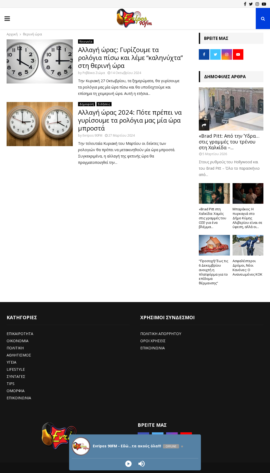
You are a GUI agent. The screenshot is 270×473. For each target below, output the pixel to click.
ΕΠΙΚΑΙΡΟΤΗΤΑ (20, 333)
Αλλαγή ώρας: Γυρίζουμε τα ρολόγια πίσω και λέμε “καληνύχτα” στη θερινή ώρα (130, 57)
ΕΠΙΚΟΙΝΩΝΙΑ (19, 397)
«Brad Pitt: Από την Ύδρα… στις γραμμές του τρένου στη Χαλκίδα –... (229, 141)
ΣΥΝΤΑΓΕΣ (16, 376)
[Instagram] (257, 4)
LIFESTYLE (16, 369)
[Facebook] (245, 4)
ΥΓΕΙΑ (11, 362)
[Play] (128, 464)
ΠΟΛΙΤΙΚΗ (15, 347)
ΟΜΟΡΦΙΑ (16, 390)
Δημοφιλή (86, 104)
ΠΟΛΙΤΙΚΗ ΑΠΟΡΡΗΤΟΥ (160, 333)
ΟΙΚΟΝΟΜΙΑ (17, 340)
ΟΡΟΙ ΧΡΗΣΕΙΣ (153, 340)
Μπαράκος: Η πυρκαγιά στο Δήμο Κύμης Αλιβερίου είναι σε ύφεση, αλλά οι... (247, 218)
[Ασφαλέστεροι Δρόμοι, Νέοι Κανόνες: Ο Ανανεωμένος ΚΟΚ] (248, 245)
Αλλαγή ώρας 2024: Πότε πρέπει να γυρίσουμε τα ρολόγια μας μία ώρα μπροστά (130, 120)
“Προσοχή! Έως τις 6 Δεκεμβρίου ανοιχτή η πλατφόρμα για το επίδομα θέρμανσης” (213, 271)
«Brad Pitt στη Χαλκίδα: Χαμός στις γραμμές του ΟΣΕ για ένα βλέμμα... (212, 218)
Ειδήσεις (104, 104)
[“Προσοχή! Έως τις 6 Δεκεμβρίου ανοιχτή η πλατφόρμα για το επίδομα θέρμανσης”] (214, 245)
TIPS (11, 383)
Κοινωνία (85, 41)
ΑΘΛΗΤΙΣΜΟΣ (19, 355)
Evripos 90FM (92, 135)
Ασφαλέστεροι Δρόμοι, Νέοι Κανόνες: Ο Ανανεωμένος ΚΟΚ (247, 267)
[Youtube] (264, 4)
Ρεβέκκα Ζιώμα (94, 73)
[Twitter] (251, 4)
